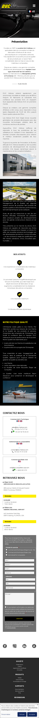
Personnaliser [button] (5, 714)
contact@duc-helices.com (19, 450)
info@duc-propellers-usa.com (19, 468)
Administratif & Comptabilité (16, 555)
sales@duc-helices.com (19, 427)
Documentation (19, 689)
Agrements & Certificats (19, 668)
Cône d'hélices (19, 679)
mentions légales (11, 627)
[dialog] (19, 711)
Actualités (19, 670)
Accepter (32, 714)
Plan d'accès (22, 84)
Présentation (19, 664)
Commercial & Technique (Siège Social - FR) (21, 550)
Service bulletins (19, 691)
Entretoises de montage (19, 681)
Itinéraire (8, 496)
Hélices (19, 677)
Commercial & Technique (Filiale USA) (19, 552)
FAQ (19, 693)
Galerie (19, 666)
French (29, 11)
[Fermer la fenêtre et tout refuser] (37, 705)
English (33, 11)
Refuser (22, 714)
